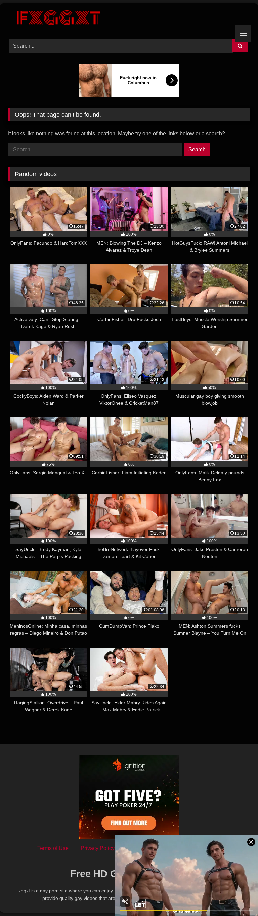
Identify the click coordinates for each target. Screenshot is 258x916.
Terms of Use (53, 848)
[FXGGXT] (129, 19)
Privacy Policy (98, 848)
